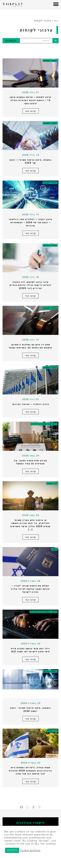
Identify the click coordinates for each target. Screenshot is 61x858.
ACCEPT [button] (12, 850)
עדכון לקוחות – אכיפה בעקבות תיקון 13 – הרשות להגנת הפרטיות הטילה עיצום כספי (30, 100)
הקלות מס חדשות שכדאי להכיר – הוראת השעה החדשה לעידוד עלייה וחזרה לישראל (30, 588)
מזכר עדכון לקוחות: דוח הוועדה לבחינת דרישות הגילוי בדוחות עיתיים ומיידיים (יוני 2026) (31, 285)
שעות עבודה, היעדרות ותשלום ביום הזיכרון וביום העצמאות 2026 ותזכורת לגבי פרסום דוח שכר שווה (30, 770)
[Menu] (56, 4)
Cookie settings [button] (30, 850)
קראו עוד (30, 111)
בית (56, 20)
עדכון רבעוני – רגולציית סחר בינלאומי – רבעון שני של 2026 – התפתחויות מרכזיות (30, 222)
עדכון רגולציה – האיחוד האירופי (30, 404)
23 (21, 807)
